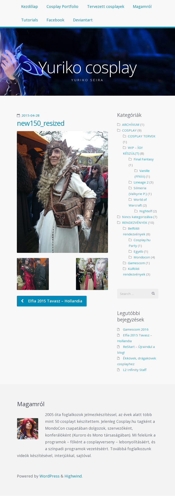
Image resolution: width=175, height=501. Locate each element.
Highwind (73, 476)
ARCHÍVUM (130, 124)
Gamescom (136, 263)
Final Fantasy (144, 159)
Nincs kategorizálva (137, 217)
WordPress (49, 476)
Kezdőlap (29, 6)
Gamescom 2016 (136, 329)
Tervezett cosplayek (105, 6)
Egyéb (138, 251)
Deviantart (83, 19)
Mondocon (142, 257)
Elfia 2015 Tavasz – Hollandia (54, 300)
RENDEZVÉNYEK (134, 222)
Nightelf (145, 211)
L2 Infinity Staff (134, 370)
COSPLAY (129, 130)
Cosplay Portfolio (62, 6)
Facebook (55, 19)
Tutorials (29, 19)
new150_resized (40, 123)
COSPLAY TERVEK (141, 136)
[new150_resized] (62, 192)
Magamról (142, 6)
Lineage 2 (141, 182)
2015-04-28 (30, 115)
